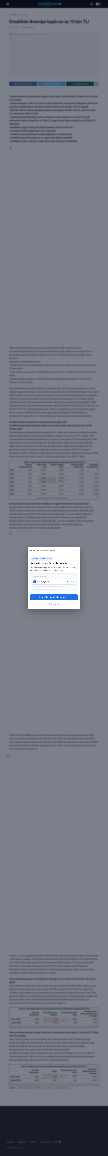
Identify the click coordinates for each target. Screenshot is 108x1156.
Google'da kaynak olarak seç (52, 597)
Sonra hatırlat (54, 604)
